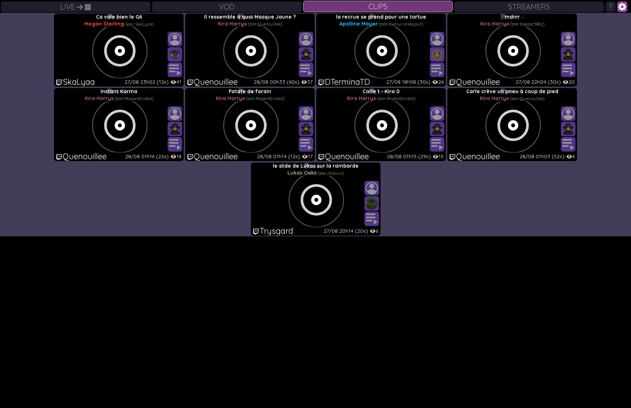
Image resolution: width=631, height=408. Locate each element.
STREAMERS (529, 6)
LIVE (68, 6)
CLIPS (377, 6)
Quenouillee (216, 82)
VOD (226, 6)
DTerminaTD (347, 82)
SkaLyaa (79, 82)
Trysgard (276, 231)
